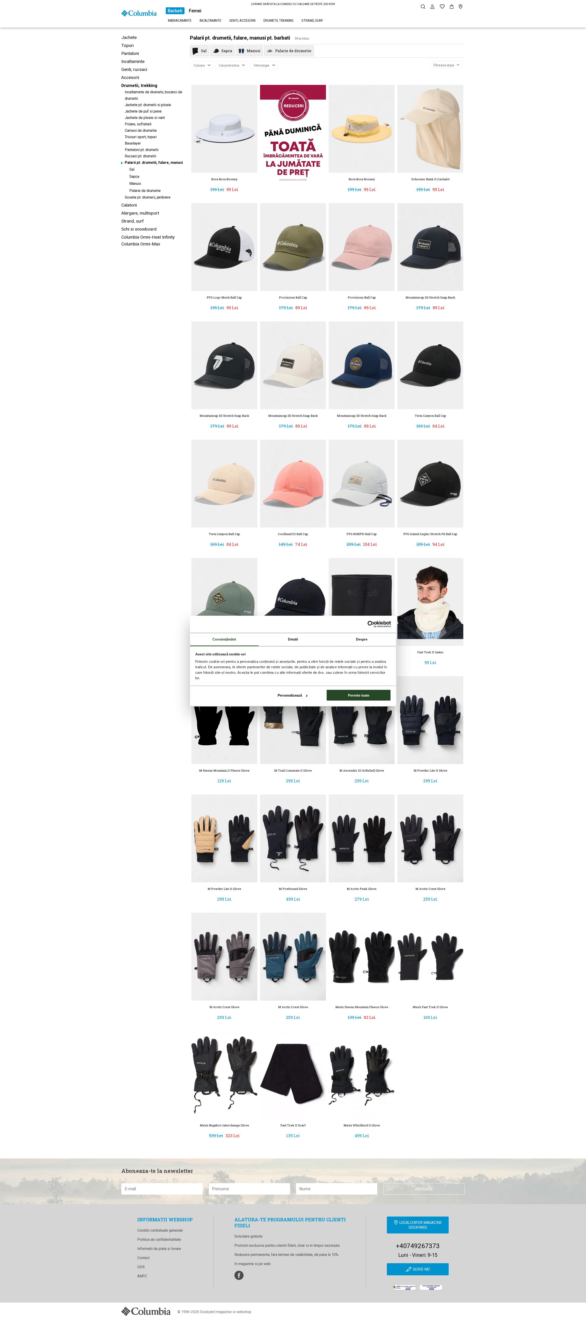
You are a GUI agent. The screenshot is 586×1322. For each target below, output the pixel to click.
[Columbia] (139, 13)
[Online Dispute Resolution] (430, 1287)
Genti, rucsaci (134, 69)
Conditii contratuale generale (160, 1230)
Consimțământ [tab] (224, 639)
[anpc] (404, 1287)
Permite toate (358, 695)
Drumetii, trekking (278, 20)
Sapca (134, 176)
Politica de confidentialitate (159, 1239)
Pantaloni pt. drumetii (141, 150)
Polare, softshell (138, 124)
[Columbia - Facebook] (239, 1275)
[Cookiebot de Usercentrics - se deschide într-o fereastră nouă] (371, 624)
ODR (141, 1267)
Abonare (424, 1189)
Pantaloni (130, 53)
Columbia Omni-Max (140, 244)
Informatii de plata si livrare (159, 1249)
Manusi (135, 183)
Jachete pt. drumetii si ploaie (148, 105)
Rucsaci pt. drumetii (140, 156)
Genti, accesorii (242, 20)
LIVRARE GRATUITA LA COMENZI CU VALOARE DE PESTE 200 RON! (293, 4)
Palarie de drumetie (145, 190)
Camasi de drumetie (141, 130)
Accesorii (130, 77)
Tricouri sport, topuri (141, 137)
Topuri (127, 45)
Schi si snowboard (139, 229)
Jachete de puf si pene (143, 111)
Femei (195, 10)
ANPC (142, 1276)
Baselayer (133, 143)
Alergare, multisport (140, 213)
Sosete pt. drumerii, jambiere (148, 197)
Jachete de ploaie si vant (145, 118)
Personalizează (290, 695)
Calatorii (129, 205)
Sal (131, 169)
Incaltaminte (210, 20)
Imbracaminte (180, 20)
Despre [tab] (362, 639)
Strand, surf (312, 20)
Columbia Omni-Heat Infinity (148, 237)
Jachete (129, 37)
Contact (143, 1258)
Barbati (175, 10)
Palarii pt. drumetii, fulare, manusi (154, 162)
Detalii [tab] (293, 639)
